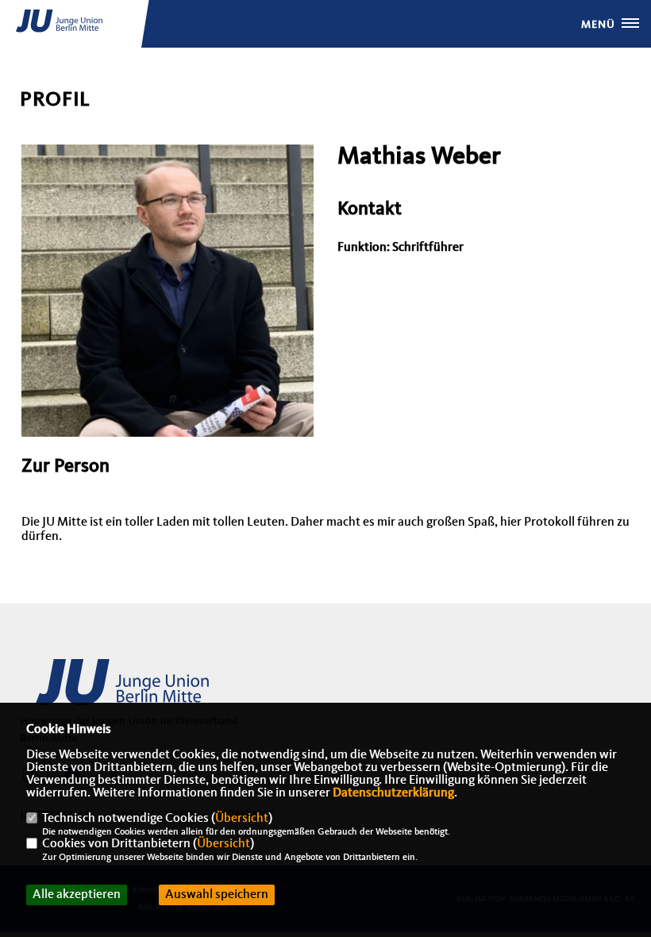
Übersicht (241, 818)
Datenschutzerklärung (393, 793)
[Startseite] (143, 691)
